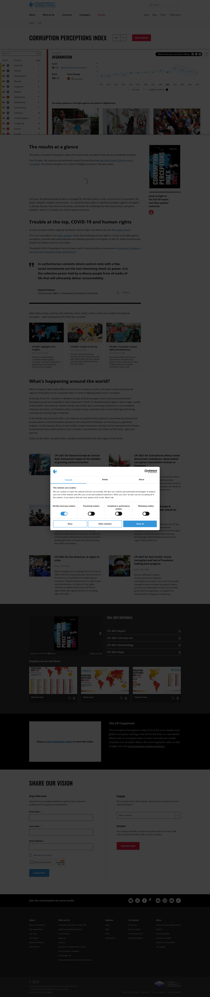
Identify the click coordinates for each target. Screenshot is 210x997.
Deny (70, 524)
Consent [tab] (68, 480)
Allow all (140, 524)
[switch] (91, 514)
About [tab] (141, 479)
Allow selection (105, 524)
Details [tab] (105, 479)
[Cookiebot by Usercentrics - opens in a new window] (146, 471)
